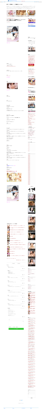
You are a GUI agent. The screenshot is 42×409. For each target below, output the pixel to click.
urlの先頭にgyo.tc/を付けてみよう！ (13, 0)
